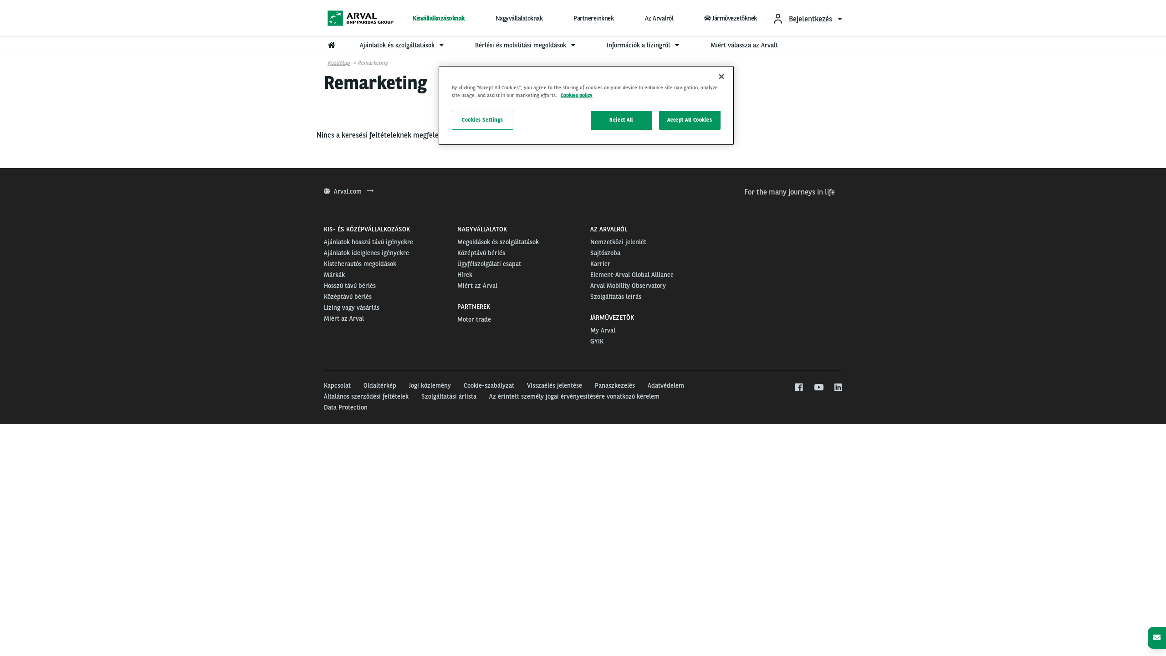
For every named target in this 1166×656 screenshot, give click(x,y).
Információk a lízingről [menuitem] (639, 45)
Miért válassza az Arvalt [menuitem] (744, 45)
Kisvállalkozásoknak (439, 18)
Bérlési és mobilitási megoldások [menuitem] (521, 45)
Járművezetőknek (734, 18)
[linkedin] (838, 387)
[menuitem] (807, 18)
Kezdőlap (338, 63)
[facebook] (798, 387)
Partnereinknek (593, 18)
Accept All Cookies (689, 120)
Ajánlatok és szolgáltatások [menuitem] (398, 45)
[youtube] (818, 387)
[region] (586, 105)
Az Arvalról (659, 18)
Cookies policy (577, 95)
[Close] (721, 77)
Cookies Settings (482, 120)
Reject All (621, 120)
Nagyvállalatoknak (519, 18)
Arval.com (348, 191)
